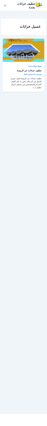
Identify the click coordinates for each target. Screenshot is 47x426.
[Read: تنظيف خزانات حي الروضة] (23, 50)
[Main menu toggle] (5, 5)
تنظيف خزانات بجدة (26, 5)
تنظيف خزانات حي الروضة (29, 70)
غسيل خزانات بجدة (34, 66)
